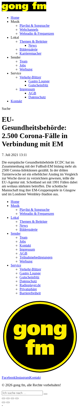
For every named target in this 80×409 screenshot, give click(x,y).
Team (23, 61)
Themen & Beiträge (33, 41)
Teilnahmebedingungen (36, 257)
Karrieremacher (30, 53)
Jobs (23, 65)
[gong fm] (24, 10)
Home (15, 17)
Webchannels (29, 29)
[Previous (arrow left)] (3, 402)
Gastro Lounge (39, 81)
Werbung (26, 69)
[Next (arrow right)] (8, 402)
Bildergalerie (29, 49)
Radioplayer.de (30, 285)
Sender (15, 233)
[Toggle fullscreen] (12, 398)
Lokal (15, 217)
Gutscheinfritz (38, 85)
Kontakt (16, 101)
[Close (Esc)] (3, 398)
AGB (32, 93)
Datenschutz (37, 97)
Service (16, 265)
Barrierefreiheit (30, 293)
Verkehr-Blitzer (30, 77)
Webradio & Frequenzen (37, 33)
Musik (15, 205)
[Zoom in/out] (17, 398)
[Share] (8, 398)
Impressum (27, 89)
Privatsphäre (28, 289)
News (32, 45)
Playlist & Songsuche (35, 25)
